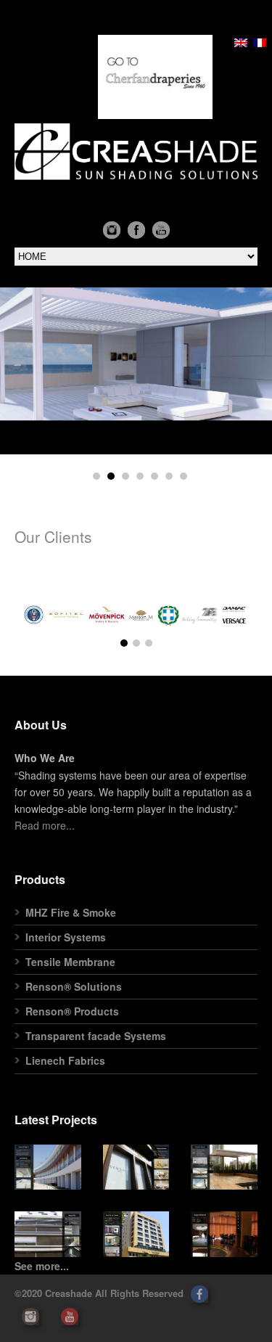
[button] (48, 1167)
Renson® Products (72, 1011)
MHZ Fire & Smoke (70, 912)
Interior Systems (65, 937)
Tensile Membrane (70, 961)
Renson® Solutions (73, 986)
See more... (42, 1266)
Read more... (45, 825)
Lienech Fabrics (65, 1060)
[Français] (259, 42)
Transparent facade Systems (95, 1035)
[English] (240, 42)
